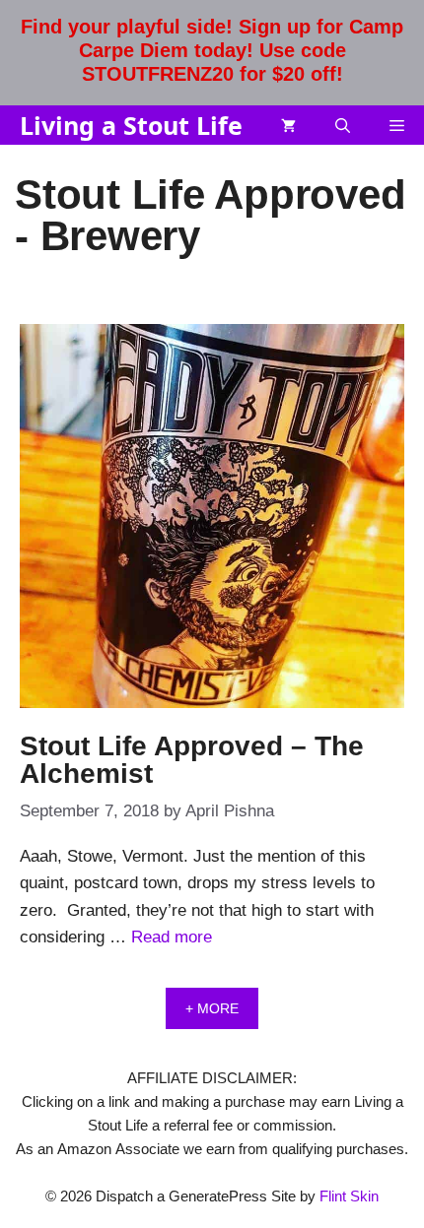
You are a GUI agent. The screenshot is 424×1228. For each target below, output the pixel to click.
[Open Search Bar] (343, 125)
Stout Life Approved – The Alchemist (192, 760)
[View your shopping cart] (288, 125)
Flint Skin (349, 1196)
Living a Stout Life (131, 125)
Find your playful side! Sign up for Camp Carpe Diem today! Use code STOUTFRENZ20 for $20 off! (212, 50)
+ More (212, 1008)
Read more (171, 937)
